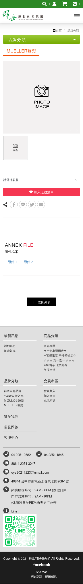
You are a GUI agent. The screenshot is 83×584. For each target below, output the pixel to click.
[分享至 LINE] (23, 204)
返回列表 (44, 302)
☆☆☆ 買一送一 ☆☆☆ (59, 360)
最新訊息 (11, 335)
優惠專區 (49, 346)
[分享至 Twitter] (32, 204)
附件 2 (28, 262)
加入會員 (49, 396)
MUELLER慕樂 (13, 405)
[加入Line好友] (75, 3)
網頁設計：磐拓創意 (44, 576)
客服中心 (11, 437)
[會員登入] (54, 3)
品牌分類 (11, 380)
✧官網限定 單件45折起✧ (60, 355)
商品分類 (51, 335)
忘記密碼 (49, 401)
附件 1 (12, 262)
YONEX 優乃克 (13, 396)
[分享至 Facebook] (14, 204)
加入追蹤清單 (44, 192)
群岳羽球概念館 (23, 15)
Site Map (41, 572)
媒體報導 (9, 351)
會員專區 (51, 380)
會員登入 (49, 391)
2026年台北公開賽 (55, 365)
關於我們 (11, 416)
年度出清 (49, 370)
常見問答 (11, 427)
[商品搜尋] (44, 3)
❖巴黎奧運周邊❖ (55, 351)
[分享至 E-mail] (41, 204)
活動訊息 (9, 346)
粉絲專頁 (41, 565)
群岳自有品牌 (12, 391)
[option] (41, 97)
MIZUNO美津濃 (14, 401)
